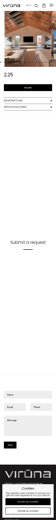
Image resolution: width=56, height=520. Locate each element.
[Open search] (36, 5)
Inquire (28, 87)
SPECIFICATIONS (15, 107)
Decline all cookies (28, 511)
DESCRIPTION (13, 100)
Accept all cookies (28, 501)
